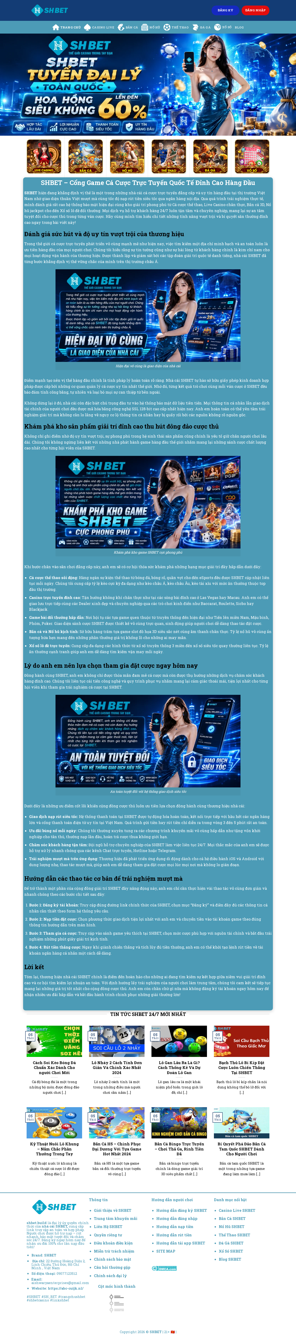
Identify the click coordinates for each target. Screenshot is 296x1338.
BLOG (239, 27)
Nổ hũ (154, 27)
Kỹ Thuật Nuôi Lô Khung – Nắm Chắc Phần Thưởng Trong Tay (54, 1148)
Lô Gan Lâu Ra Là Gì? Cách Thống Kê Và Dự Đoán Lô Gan (179, 1067)
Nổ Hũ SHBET (232, 1226)
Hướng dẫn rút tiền (174, 1234)
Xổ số (226, 27)
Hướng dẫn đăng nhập (176, 1218)
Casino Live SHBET (237, 1210)
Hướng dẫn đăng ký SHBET (181, 1210)
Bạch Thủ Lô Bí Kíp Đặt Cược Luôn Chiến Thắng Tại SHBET (241, 1067)
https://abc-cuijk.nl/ (65, 1288)
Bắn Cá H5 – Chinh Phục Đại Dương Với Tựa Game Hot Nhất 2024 (116, 1148)
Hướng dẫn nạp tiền (174, 1226)
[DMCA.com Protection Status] (164, 1267)
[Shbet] (50, 10)
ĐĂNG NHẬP (255, 10)
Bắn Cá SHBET (233, 1218)
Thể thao (180, 27)
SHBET (50, 1255)
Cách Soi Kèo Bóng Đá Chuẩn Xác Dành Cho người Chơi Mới (54, 1067)
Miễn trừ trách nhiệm (114, 1251)
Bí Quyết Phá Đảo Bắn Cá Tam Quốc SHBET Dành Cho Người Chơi (242, 1148)
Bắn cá (132, 27)
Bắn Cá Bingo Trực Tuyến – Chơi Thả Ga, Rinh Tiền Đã (179, 1148)
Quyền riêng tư (108, 1234)
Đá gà (205, 27)
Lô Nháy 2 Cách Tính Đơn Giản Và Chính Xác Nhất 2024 (117, 1067)
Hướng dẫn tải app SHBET (180, 1243)
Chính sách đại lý (110, 1275)
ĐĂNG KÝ (225, 10)
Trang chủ (70, 27)
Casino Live (103, 27)
